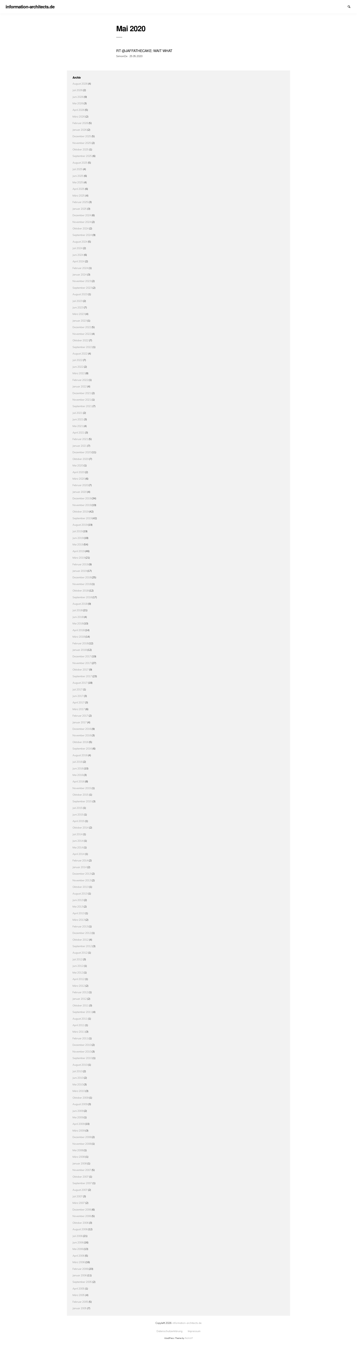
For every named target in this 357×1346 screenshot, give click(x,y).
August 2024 (80, 241)
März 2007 (79, 1202)
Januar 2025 (80, 208)
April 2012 (78, 979)
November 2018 (82, 584)
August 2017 (80, 682)
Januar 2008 (80, 1163)
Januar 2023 (80, 320)
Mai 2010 (78, 1084)
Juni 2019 (78, 537)
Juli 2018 (77, 610)
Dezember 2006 (82, 1209)
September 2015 (82, 801)
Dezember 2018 (82, 577)
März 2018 (79, 636)
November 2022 (82, 333)
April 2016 (78, 781)
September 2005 (82, 1281)
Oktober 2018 (81, 590)
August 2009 (80, 1104)
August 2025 (80, 162)
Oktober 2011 (81, 1005)
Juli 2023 (77, 300)
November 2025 (82, 142)
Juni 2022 (78, 366)
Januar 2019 (80, 570)
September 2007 (82, 1183)
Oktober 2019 (81, 511)
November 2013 (82, 880)
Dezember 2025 (82, 136)
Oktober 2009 (81, 1097)
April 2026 (78, 109)
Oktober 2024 (81, 228)
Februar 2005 (80, 1301)
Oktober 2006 (81, 1222)
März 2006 (79, 1262)
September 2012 (82, 946)
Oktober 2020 (81, 458)
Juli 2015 (77, 807)
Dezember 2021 (82, 393)
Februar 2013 (80, 926)
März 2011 (79, 1031)
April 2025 (78, 188)
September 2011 (82, 1011)
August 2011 (80, 1018)
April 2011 (78, 1025)
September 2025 (82, 155)
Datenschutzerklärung (338, 6)
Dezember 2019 (82, 498)
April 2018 (78, 630)
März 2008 (79, 1156)
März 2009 (79, 1130)
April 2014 (78, 853)
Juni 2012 (78, 965)
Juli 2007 (77, 1196)
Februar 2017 (80, 715)
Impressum (344, 6)
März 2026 (79, 116)
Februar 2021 (80, 439)
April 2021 (78, 432)
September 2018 (82, 597)
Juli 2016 (77, 761)
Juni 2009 (78, 1110)
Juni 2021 (78, 419)
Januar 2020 (80, 491)
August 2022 (80, 353)
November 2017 (82, 663)
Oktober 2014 (81, 827)
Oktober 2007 (81, 1176)
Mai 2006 (78, 1248)
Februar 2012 (80, 992)
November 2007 (82, 1169)
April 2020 (78, 472)
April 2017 (78, 702)
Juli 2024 (77, 248)
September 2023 (82, 287)
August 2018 (80, 603)
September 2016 (82, 748)
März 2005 (79, 1295)
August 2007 (80, 1189)
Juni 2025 (78, 175)
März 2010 (79, 1090)
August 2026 (80, 83)
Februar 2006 (80, 1268)
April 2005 (78, 1288)
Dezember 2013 (82, 873)
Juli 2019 (77, 531)
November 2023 (82, 281)
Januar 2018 (80, 649)
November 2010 (82, 1051)
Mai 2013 (78, 906)
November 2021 (82, 399)
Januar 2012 (80, 998)
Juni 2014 (78, 840)
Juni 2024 (78, 254)
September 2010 (82, 1058)
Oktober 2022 (81, 340)
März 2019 (79, 557)
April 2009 (78, 1123)
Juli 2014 (77, 834)
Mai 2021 (78, 426)
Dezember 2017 (82, 656)
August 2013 (80, 893)
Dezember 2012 (82, 932)
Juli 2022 (77, 360)
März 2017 (79, 709)
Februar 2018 (80, 643)
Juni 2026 (78, 96)
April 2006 (78, 1255)
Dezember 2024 (82, 215)
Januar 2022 (80, 386)
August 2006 (80, 1229)
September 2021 (82, 406)
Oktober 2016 (81, 742)
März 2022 (79, 373)
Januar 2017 (80, 722)
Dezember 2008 (82, 1137)
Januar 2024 (80, 274)
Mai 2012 (78, 972)
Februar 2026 (80, 123)
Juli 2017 (77, 689)
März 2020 (79, 478)
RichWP (189, 1338)
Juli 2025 (77, 169)
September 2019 (82, 518)
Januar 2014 (80, 867)
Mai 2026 (78, 103)
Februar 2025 (80, 202)
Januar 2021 (80, 445)
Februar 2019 (80, 564)
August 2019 (80, 524)
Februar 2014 (80, 860)
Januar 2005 (80, 1308)
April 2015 (78, 821)
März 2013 (79, 919)
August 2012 (80, 952)
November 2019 (82, 505)
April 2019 (78, 551)
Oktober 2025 (81, 149)
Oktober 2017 (81, 669)
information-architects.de (187, 1322)
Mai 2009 (78, 1117)
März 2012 (79, 985)
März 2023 (79, 313)
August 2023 (80, 294)
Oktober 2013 (81, 886)
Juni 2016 (78, 768)
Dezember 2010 (82, 1044)
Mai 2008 (78, 1150)
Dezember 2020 (82, 452)
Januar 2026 (80, 129)
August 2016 (80, 755)
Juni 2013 (78, 900)
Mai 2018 (78, 623)
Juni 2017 (78, 695)
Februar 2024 (80, 268)
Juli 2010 (77, 1071)
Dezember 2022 (82, 327)
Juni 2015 (78, 814)
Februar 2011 (80, 1038)
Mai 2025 (78, 182)
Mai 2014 (78, 847)
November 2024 (82, 221)
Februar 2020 (80, 485)
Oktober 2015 (81, 794)
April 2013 (78, 913)
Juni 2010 (78, 1077)
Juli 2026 (77, 90)
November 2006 (82, 1216)
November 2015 (82, 788)
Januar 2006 (80, 1275)
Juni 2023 (78, 307)
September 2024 (82, 234)
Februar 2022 (80, 379)
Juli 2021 (77, 412)
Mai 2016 (78, 774)
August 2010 (80, 1064)
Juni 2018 (78, 616)
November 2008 (82, 1143)
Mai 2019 (78, 544)
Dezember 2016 (82, 728)
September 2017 (82, 676)
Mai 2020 (78, 465)
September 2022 (82, 347)
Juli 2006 (77, 1235)
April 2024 (78, 261)
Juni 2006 (78, 1242)
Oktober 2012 (81, 939)
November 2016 (82, 735)
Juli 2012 (77, 959)
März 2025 (79, 195)
